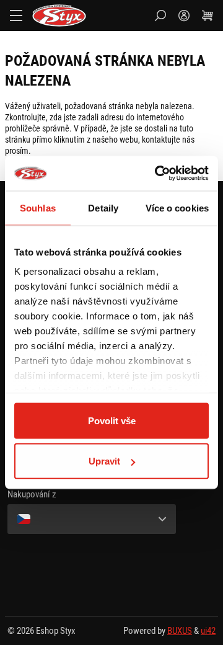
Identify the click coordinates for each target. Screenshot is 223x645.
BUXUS (179, 630)
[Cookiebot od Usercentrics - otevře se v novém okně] (157, 174)
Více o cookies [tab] (177, 207)
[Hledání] (160, 15)
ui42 (208, 630)
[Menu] (16, 15)
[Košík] (207, 15)
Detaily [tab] (103, 207)
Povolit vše (112, 420)
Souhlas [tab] (38, 207)
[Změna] (91, 519)
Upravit (104, 461)
